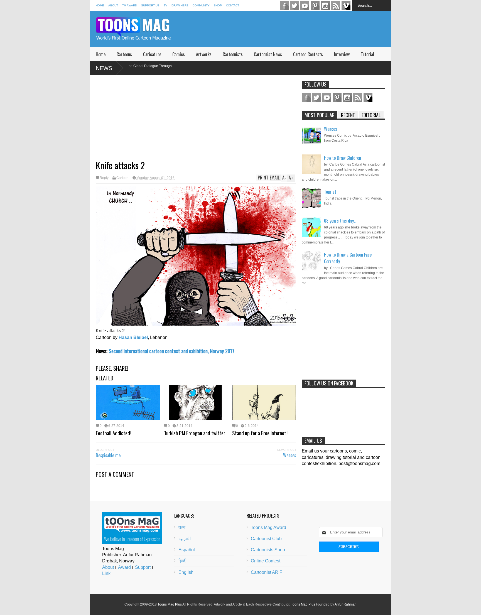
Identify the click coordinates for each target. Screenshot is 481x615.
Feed (335, 5)
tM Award (129, 5)
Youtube (304, 5)
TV (165, 5)
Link (106, 573)
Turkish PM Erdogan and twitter (194, 433)
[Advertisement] (289, 29)
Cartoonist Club (266, 538)
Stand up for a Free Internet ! (260, 433)
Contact (232, 5)
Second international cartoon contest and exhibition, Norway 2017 (171, 351)
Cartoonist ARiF (266, 572)
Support (143, 567)
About (113, 5)
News (104, 68)
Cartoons (124, 54)
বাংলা (181, 527)
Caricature (152, 54)
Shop (218, 5)
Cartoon (122, 178)
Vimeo (346, 5)
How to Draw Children (342, 157)
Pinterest (315, 5)
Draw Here (179, 5)
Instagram (325, 5)
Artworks (204, 54)
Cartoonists (233, 54)
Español (186, 549)
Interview (342, 54)
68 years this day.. (339, 220)
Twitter (294, 5)
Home (100, 5)
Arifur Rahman (346, 604)
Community (201, 5)
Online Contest (265, 561)
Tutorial (367, 54)
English (185, 572)
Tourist (330, 191)
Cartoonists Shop (268, 549)
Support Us (150, 5)
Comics (178, 54)
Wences (289, 455)
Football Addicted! (113, 433)
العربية (184, 538)
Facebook (284, 5)
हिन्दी (182, 561)
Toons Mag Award (268, 527)
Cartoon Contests (308, 54)
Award (124, 567)
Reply (104, 178)
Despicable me (108, 455)
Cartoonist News (268, 54)
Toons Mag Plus (170, 604)
